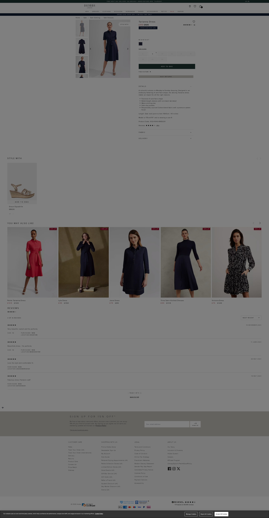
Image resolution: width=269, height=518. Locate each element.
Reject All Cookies (206, 514)
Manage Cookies (191, 514)
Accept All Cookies (221, 514)
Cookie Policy (99, 514)
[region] (134, 514)
